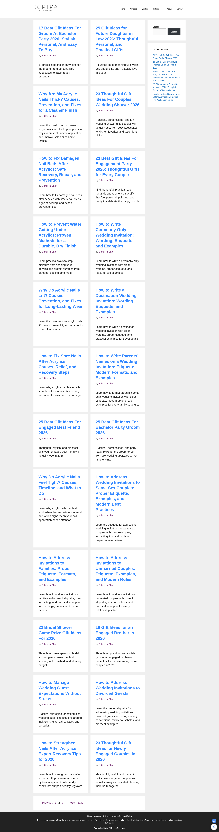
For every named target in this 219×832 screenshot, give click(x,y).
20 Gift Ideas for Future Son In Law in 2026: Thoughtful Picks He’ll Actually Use (166, 87)
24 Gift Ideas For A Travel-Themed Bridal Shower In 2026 (165, 65)
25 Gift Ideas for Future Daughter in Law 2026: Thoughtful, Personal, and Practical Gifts (117, 39)
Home (122, 9)
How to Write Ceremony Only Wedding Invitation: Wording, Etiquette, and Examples (115, 235)
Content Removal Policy (122, 816)
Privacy (106, 816)
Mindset (133, 9)
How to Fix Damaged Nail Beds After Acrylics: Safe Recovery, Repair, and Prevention (60, 169)
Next (81, 802)
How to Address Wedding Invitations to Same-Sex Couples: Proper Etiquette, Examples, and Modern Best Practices (118, 493)
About (169, 9)
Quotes (145, 9)
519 (73, 802)
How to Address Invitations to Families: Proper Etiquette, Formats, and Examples (57, 568)
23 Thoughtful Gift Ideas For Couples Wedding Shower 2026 (117, 99)
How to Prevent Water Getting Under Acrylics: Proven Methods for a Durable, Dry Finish (60, 235)
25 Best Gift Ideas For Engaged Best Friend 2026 (60, 427)
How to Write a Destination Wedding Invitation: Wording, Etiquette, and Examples (116, 301)
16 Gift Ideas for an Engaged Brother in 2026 (115, 633)
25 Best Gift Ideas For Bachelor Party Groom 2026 (118, 427)
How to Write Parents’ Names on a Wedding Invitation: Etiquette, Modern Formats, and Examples (117, 367)
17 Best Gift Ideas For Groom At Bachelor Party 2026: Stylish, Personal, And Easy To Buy (60, 39)
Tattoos (156, 9)
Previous (46, 802)
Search (156, 27)
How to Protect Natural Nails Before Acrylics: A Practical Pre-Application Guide (166, 97)
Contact (180, 9)
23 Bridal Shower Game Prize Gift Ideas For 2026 (60, 633)
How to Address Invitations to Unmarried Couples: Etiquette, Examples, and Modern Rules (116, 568)
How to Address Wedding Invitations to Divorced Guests (118, 688)
